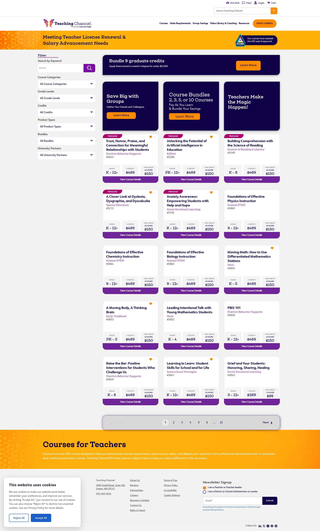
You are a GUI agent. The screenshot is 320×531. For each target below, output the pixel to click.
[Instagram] (268, 526)
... (214, 422)
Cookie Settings (172, 495)
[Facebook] (272, 526)
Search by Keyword (50, 61)
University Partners (49, 148)
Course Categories (49, 77)
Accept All (41, 517)
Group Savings (200, 23)
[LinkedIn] (260, 526)
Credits (42, 106)
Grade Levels (46, 91)
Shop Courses (264, 24)
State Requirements (180, 23)
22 (221, 422)
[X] (264, 526)
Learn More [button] (248, 65)
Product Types (46, 120)
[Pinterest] (276, 526)
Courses (164, 23)
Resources (244, 23)
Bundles (43, 134)
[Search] (274, 11)
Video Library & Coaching (223, 23)
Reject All (18, 517)
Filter (42, 55)
